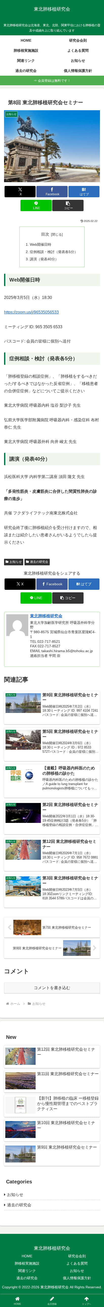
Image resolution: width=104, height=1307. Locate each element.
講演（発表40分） (44, 259)
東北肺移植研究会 (46, 616)
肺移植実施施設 (27, 1263)
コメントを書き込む (52, 988)
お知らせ (16, 562)
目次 (45, 234)
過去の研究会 (39, 562)
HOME (27, 1256)
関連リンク (27, 1271)
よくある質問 (77, 1263)
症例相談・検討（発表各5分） (54, 252)
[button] (68, 205)
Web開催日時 (40, 244)
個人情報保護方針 (77, 1278)
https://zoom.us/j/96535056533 (31, 312)
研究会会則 (77, 1256)
